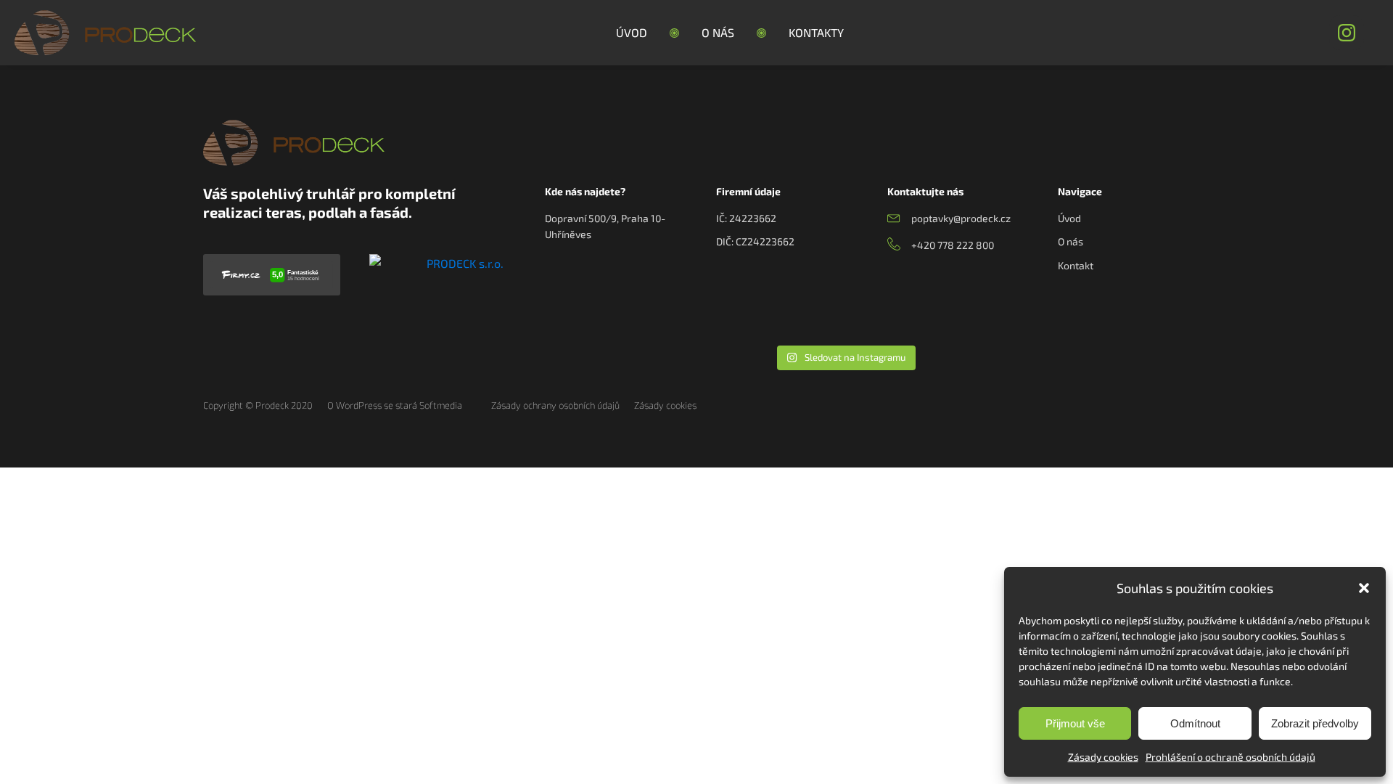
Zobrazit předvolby (1315, 723)
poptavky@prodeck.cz (961, 218)
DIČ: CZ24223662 (755, 241)
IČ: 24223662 (746, 218)
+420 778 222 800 (952, 245)
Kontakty (816, 32)
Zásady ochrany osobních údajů (555, 405)
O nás (718, 32)
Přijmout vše (1075, 723)
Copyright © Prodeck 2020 (258, 405)
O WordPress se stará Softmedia (394, 405)
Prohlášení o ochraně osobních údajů (1230, 757)
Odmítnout (1195, 723)
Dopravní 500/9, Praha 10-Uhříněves (605, 226)
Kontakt (1075, 265)
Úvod (631, 32)
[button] (1364, 588)
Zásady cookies (1103, 757)
